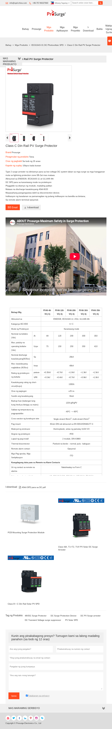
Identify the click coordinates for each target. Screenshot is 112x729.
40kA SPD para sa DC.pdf (32, 487)
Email (13, 207)
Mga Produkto (49, 29)
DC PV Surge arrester (90, 615)
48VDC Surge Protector (36, 615)
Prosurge (36, 29)
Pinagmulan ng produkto (17, 156)
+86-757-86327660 (40, 3)
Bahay (25, 29)
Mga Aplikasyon (62, 29)
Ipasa (13, 696)
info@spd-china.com (18, 3)
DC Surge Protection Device (63, 615)
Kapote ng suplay (14, 165)
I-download (88, 29)
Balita (100, 29)
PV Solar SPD (71, 620)
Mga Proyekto (75, 29)
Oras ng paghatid (14, 161)
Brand (9, 152)
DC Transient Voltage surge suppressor (43, 620)
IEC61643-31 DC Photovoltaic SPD (47, 45)
